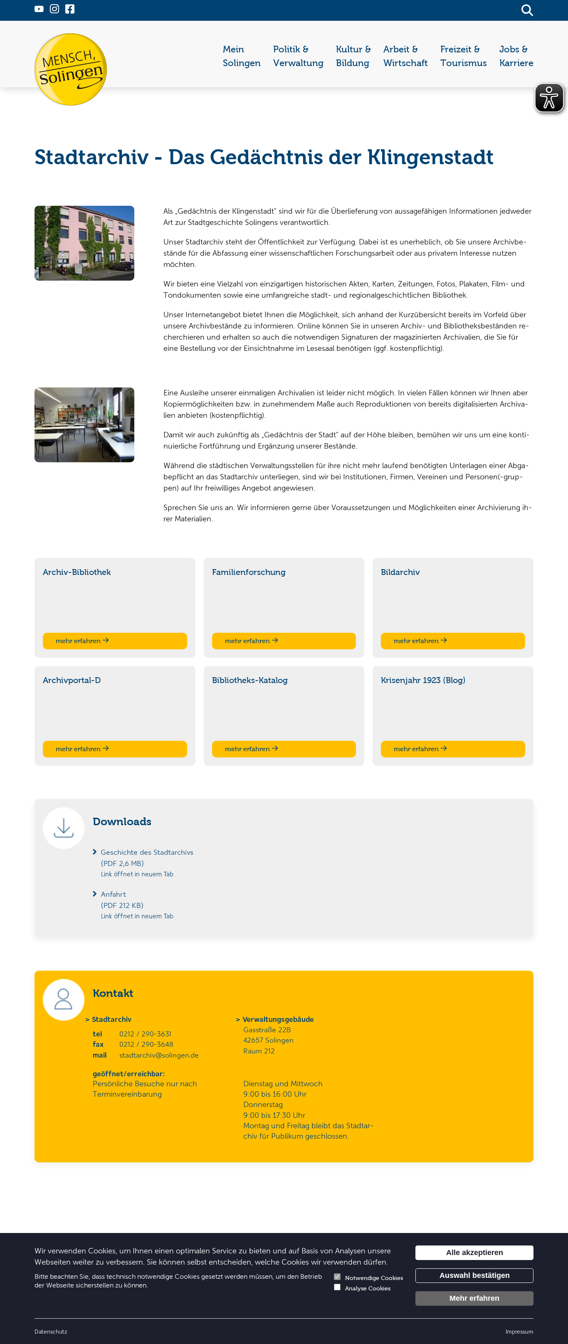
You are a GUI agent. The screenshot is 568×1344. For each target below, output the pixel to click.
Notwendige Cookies (374, 1278)
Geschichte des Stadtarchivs (147, 857)
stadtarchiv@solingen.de (159, 1054)
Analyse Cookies (367, 1288)
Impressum (519, 1331)
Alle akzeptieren (474, 1252)
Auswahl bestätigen (475, 1275)
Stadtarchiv (112, 1018)
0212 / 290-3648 (146, 1043)
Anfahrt (122, 899)
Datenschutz (51, 1331)
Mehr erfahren (474, 1298)
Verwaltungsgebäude (278, 1018)
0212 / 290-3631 (145, 1033)
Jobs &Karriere (516, 56)
